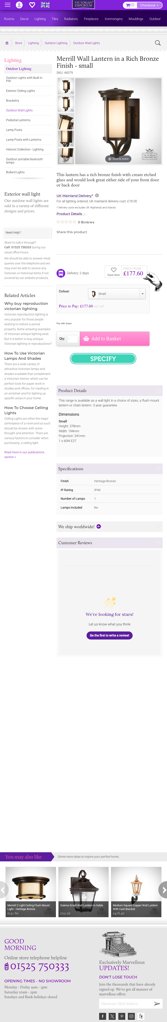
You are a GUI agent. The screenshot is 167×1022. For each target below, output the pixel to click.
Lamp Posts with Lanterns (23, 139)
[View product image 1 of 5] (66, 86)
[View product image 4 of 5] (66, 139)
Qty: (62, 339)
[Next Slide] (65, 160)
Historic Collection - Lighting (24, 149)
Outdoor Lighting (18, 68)
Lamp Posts (14, 130)
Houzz (140, 1016)
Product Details (69, 214)
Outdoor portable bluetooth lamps (24, 160)
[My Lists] (34, 5)
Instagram (131, 1016)
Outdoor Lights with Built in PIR (24, 79)
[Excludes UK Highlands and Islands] (47, 5)
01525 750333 (39, 965)
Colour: (64, 291)
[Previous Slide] (65, 81)
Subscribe (157, 1004)
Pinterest (121, 1016)
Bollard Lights (15, 172)
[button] (110, 390)
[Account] (21, 5)
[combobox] (116, 293)
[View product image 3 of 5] (66, 121)
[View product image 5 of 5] (66, 156)
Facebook (102, 1016)
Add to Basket (106, 338)
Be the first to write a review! (109, 635)
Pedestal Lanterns (18, 120)
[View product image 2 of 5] (66, 104)
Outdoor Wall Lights (19, 110)
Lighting (13, 60)
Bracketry (12, 100)
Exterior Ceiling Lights (20, 90)
